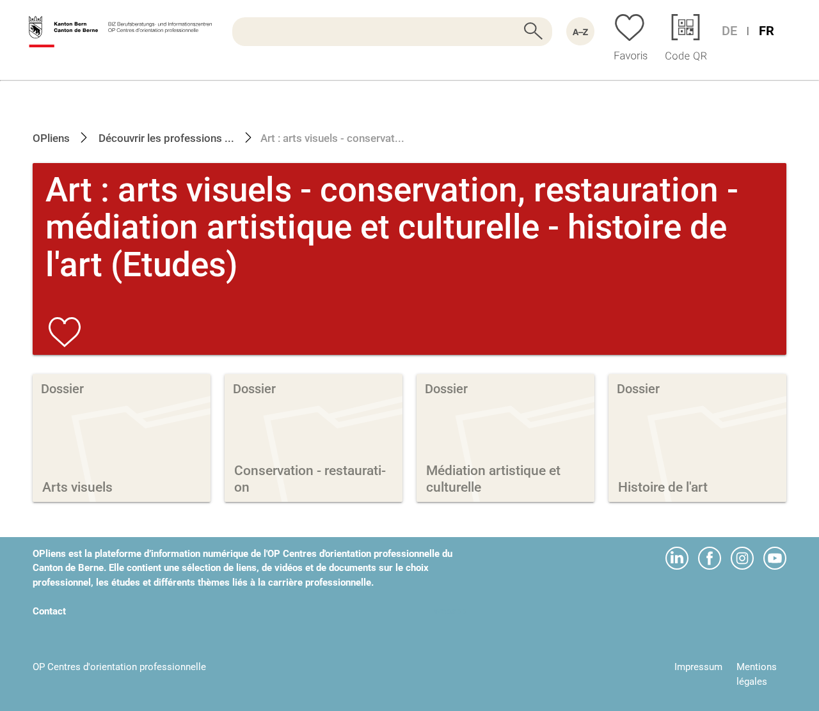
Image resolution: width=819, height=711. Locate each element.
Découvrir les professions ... (165, 138)
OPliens (51, 138)
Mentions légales (756, 674)
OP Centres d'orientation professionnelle (119, 667)
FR (766, 30)
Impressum (698, 667)
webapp (450, 611)
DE (729, 30)
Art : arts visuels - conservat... (332, 138)
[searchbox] (392, 31)
